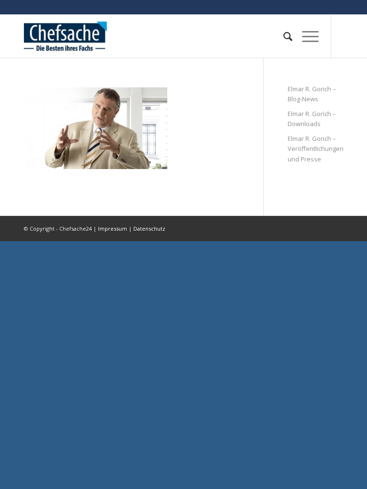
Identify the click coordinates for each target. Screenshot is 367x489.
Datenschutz (149, 228)
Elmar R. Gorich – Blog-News (312, 94)
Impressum (112, 228)
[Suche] (283, 36)
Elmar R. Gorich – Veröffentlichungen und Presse (315, 148)
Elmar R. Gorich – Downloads (312, 118)
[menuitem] (283, 36)
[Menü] (305, 36)
